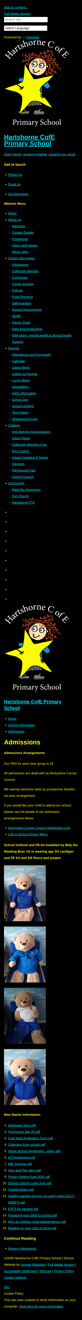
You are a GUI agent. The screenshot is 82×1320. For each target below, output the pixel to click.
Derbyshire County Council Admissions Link (39, 828)
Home (12, 718)
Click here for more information (41, 1306)
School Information (21, 725)
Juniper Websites (33, 1264)
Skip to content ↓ (16, 7)
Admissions (16, 731)
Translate (32, 37)
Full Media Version (17, 13)
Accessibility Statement (20, 1271)
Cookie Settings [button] (15, 1277)
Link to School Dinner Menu (28, 834)
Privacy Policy (64, 1271)
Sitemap (45, 1271)
